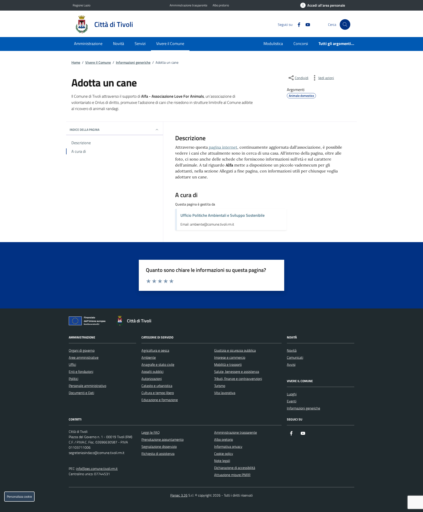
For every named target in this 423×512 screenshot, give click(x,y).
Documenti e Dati (81, 392)
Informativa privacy (228, 446)
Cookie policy (223, 453)
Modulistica (273, 44)
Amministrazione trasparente (188, 5)
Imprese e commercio (229, 357)
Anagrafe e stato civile (157, 364)
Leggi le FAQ (150, 432)
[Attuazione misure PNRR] (88, 322)
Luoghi (292, 394)
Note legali (222, 460)
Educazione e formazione (159, 399)
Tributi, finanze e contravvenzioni (238, 378)
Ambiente (148, 357)
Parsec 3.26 (178, 495)
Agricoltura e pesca (155, 350)
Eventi (291, 401)
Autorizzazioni (151, 378)
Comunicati (295, 357)
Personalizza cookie (19, 496)
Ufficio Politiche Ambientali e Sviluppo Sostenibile (222, 215)
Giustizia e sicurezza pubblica (235, 350)
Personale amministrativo (87, 385)
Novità (118, 44)
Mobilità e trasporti (228, 364)
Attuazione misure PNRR (232, 474)
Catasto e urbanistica (156, 385)
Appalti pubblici (152, 371)
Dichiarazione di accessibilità (234, 467)
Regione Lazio (81, 5)
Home (75, 62)
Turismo (219, 385)
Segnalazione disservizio (159, 446)
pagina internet (222, 147)
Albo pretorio (221, 5)
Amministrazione (88, 44)
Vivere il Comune (170, 44)
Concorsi (300, 44)
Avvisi (291, 364)
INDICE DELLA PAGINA (84, 129)
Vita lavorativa (224, 392)
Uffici (72, 364)
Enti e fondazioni (81, 371)
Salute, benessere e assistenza (236, 371)
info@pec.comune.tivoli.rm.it (97, 468)
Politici (73, 378)
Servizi (140, 44)
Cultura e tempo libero (157, 392)
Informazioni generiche (133, 62)
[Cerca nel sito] (345, 24)
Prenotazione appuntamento (162, 439)
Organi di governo (82, 350)
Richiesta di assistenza (157, 453)
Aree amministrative (83, 357)
